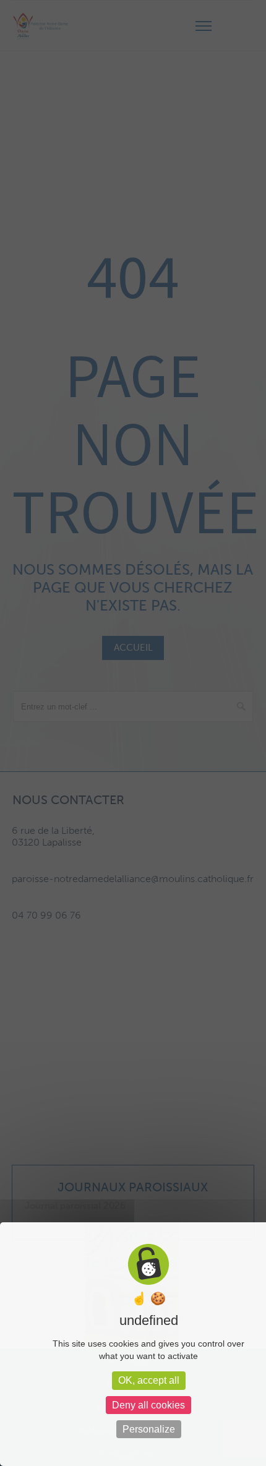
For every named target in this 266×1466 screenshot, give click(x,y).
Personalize (148, 1429)
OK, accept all (148, 1380)
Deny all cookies (148, 1405)
